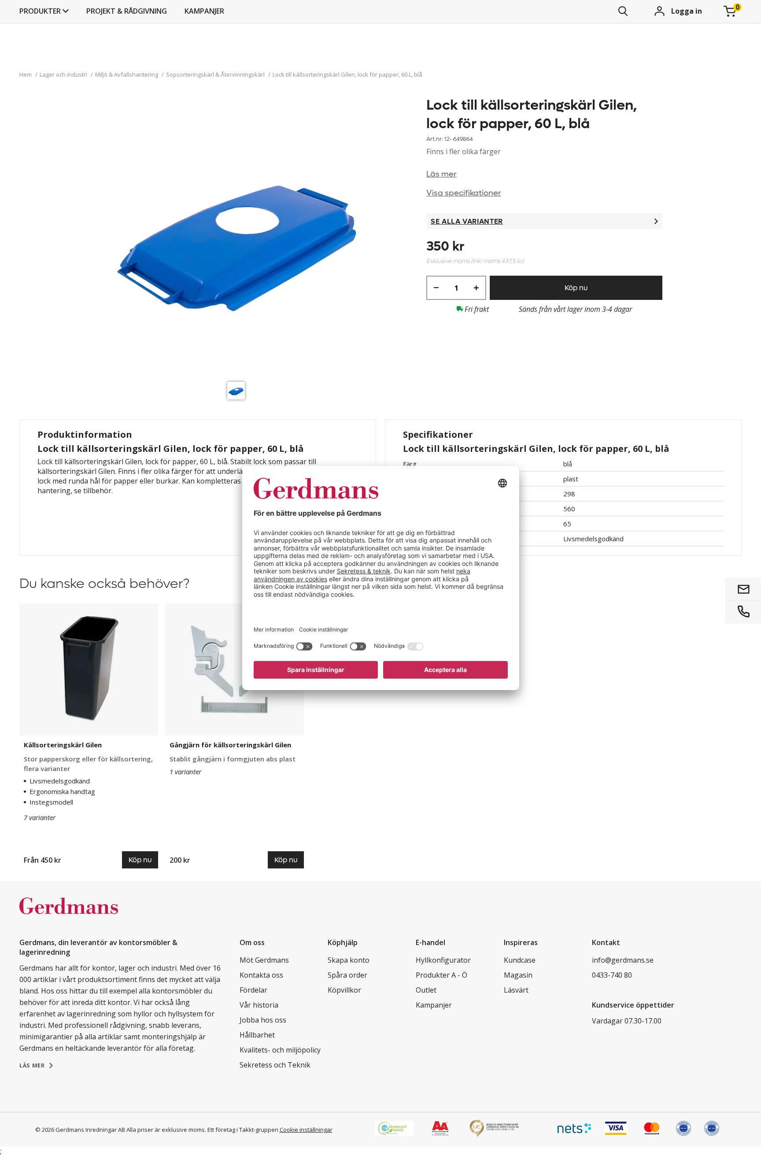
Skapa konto (348, 960)
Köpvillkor (344, 990)
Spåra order (347, 975)
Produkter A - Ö (441, 975)
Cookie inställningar (306, 1130)
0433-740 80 (612, 975)
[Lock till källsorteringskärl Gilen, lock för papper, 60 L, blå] (238, 236)
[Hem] (68, 915)
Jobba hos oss (263, 1020)
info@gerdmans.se (623, 960)
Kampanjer (204, 11)
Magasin (518, 975)
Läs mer (441, 174)
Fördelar (253, 990)
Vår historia (259, 1005)
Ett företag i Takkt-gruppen (242, 1130)
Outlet (426, 990)
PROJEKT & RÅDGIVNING (126, 11)
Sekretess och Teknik (275, 1065)
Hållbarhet (257, 1035)
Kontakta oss (261, 975)
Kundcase (520, 960)
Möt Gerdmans (264, 960)
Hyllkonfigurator (443, 960)
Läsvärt (516, 990)
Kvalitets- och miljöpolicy (280, 1050)
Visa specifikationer (463, 193)
